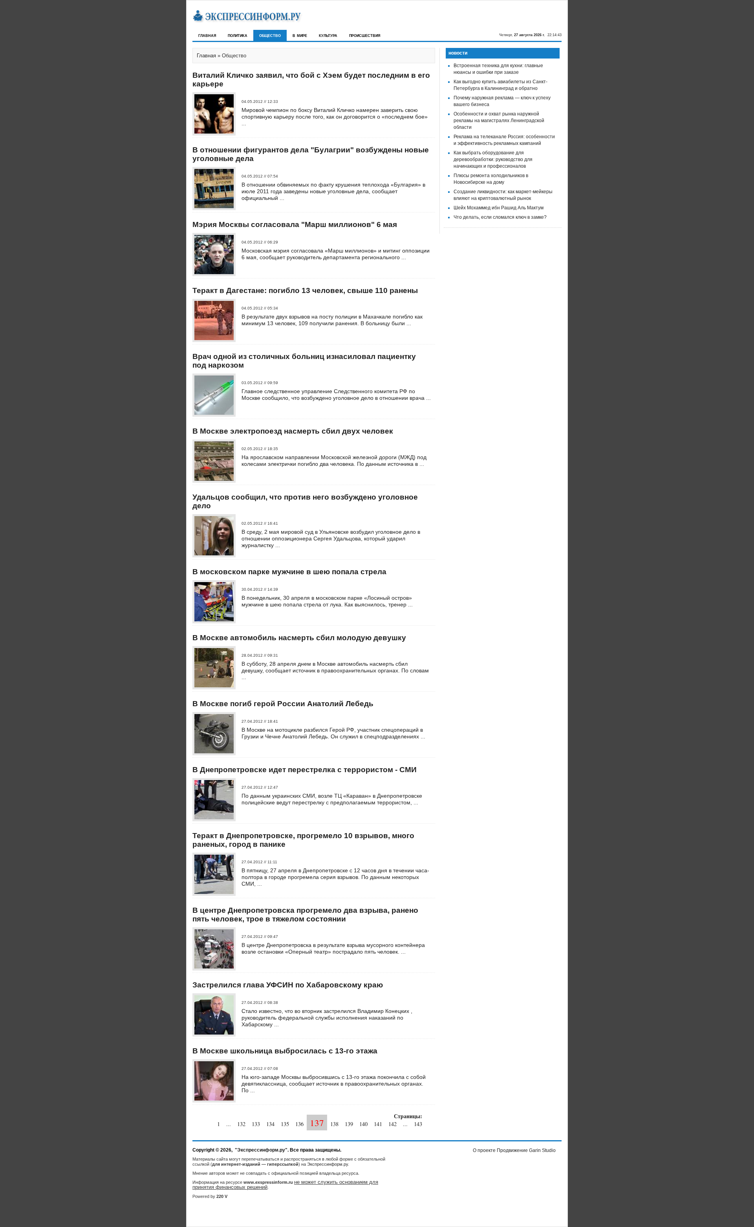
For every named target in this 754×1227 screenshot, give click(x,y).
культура (328, 35)
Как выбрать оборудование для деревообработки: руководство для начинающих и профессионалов (493, 159)
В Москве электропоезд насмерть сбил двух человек (292, 431)
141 (378, 1124)
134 (270, 1124)
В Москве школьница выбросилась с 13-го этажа (284, 1051)
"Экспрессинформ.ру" (261, 1150)
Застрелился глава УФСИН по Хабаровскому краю (287, 985)
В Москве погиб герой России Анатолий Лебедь (282, 704)
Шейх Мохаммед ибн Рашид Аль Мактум (499, 208)
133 (256, 1124)
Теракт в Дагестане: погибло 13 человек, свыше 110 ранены (305, 290)
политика (237, 35)
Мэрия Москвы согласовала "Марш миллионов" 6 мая (294, 224)
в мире (300, 35)
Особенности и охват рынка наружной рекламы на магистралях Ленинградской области (499, 120)
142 (392, 1124)
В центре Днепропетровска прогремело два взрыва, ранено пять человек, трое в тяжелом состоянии (305, 914)
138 (334, 1124)
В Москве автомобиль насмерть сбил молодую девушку (299, 638)
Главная (206, 56)
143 (418, 1124)
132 (241, 1124)
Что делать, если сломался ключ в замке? (500, 217)
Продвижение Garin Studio (526, 1150)
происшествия (364, 35)
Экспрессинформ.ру (327, 1164)
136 (299, 1124)
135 (285, 1124)
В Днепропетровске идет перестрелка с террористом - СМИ (304, 770)
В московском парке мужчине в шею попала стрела (289, 572)
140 (363, 1124)
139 (349, 1124)
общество (270, 35)
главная (207, 35)
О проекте (484, 1150)
